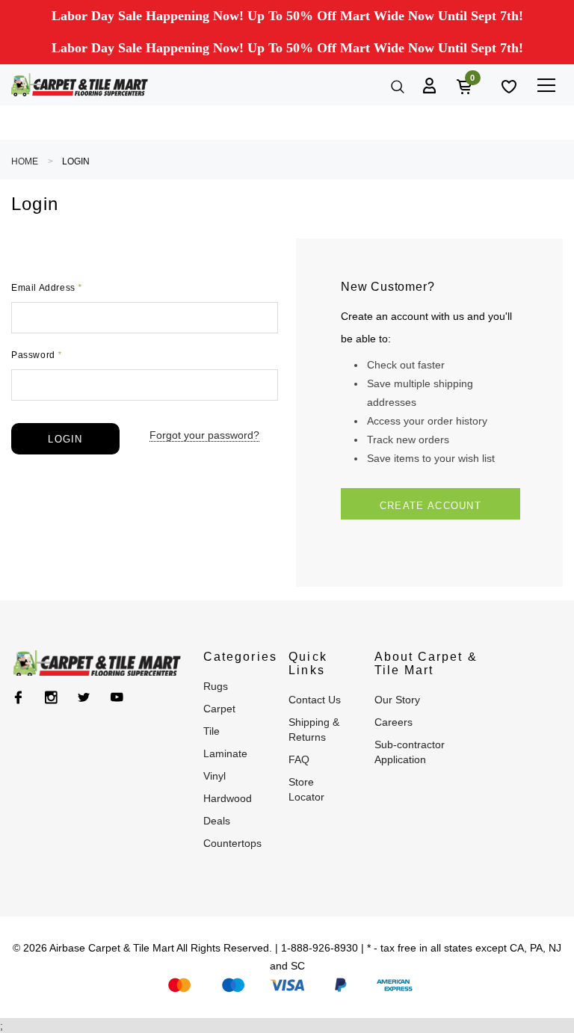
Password (36, 355)
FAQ (298, 759)
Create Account (430, 505)
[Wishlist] (507, 85)
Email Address (46, 288)
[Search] (396, 85)
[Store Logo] (79, 84)
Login (76, 161)
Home (24, 161)
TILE (211, 731)
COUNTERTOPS (232, 843)
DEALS (216, 821)
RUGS (215, 686)
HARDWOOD (227, 798)
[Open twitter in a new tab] (84, 697)
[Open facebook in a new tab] (18, 697)
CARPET (219, 709)
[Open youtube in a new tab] (117, 697)
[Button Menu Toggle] (546, 84)
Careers (393, 722)
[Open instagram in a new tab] (51, 697)
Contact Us (314, 700)
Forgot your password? (204, 435)
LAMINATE (225, 753)
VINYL (214, 776)
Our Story (397, 700)
